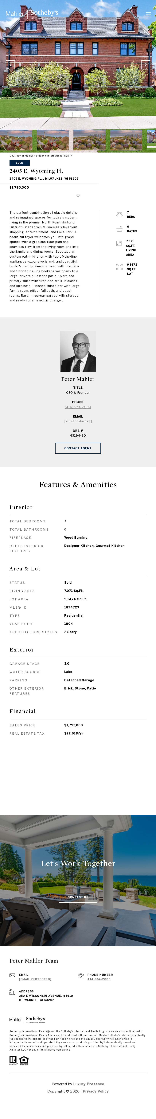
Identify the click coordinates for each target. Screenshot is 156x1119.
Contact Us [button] (78, 897)
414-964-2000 (99, 979)
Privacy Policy (96, 1091)
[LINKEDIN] (78, 1104)
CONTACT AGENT (78, 448)
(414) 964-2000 (78, 407)
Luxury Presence (88, 1084)
